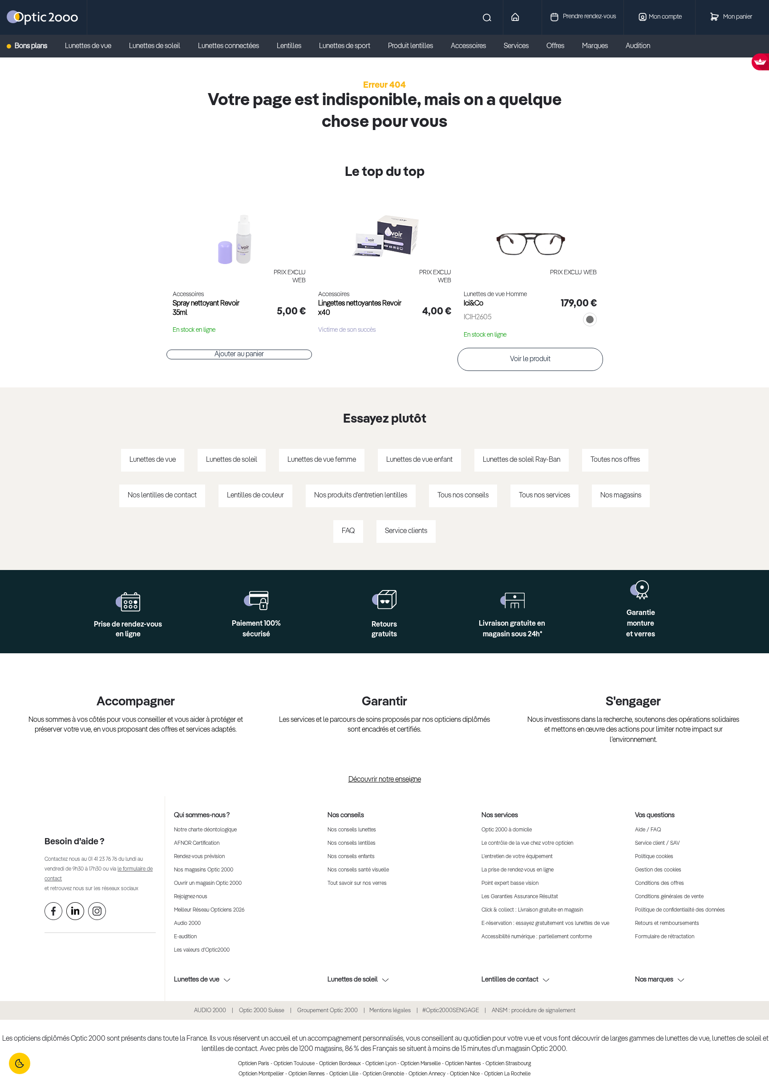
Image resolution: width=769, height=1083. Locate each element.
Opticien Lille (343, 1074)
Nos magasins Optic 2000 (203, 870)
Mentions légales (390, 1011)
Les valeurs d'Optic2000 (202, 950)
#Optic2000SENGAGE (450, 1011)
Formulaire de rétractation (664, 937)
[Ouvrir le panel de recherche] (290, 17)
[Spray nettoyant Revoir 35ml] (239, 230)
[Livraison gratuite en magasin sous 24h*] (512, 600)
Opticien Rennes (306, 1074)
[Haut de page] (749, 1049)
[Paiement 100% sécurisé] (256, 600)
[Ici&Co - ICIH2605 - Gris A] (530, 230)
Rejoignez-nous (190, 897)
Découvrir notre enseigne (384, 779)
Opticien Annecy (427, 1074)
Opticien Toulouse (294, 1064)
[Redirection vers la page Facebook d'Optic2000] (53, 913)
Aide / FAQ (648, 830)
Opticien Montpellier (261, 1074)
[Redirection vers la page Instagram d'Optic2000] (97, 913)
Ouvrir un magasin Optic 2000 (208, 883)
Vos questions (655, 815)
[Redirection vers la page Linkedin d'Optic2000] (75, 913)
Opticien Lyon (380, 1064)
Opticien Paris (253, 1064)
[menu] (337, 46)
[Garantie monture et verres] (640, 590)
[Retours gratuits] (384, 599)
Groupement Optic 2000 (328, 1011)
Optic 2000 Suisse (261, 1011)
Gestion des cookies (658, 870)
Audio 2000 (187, 923)
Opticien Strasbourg (508, 1064)
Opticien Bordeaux (340, 1064)
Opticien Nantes (463, 1064)
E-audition (185, 937)
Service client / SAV (657, 843)
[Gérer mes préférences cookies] (19, 1063)
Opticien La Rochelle (507, 1074)
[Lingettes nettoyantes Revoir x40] (384, 230)
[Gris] (588, 321)
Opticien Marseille (421, 1064)
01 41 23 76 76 (102, 859)
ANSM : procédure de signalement (533, 1011)
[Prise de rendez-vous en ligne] (128, 602)
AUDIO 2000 (210, 1011)
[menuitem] (31, 46)
